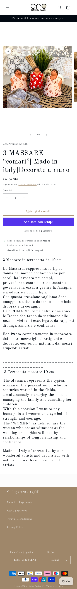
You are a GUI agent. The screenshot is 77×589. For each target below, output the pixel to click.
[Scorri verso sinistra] (30, 135)
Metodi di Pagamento (19, 502)
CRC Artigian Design (31, 586)
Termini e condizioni (19, 518)
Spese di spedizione (27, 184)
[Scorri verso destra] (46, 135)
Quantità (7, 190)
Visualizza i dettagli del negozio (25, 250)
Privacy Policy (15, 527)
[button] (7, 7)
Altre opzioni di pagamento (38, 231)
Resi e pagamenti (17, 510)
